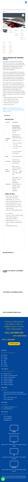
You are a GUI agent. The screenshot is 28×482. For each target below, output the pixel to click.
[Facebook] (5, 422)
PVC (9, 84)
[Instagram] (8, 422)
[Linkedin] (2, 422)
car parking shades (11, 63)
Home (4, 9)
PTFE (7, 111)
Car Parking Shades (10, 9)
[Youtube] (11, 422)
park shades (18, 109)
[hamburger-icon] (25, 2)
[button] (3, 479)
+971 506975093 (20, 336)
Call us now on (14, 332)
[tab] (14, 115)
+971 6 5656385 (8, 339)
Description (7, 115)
